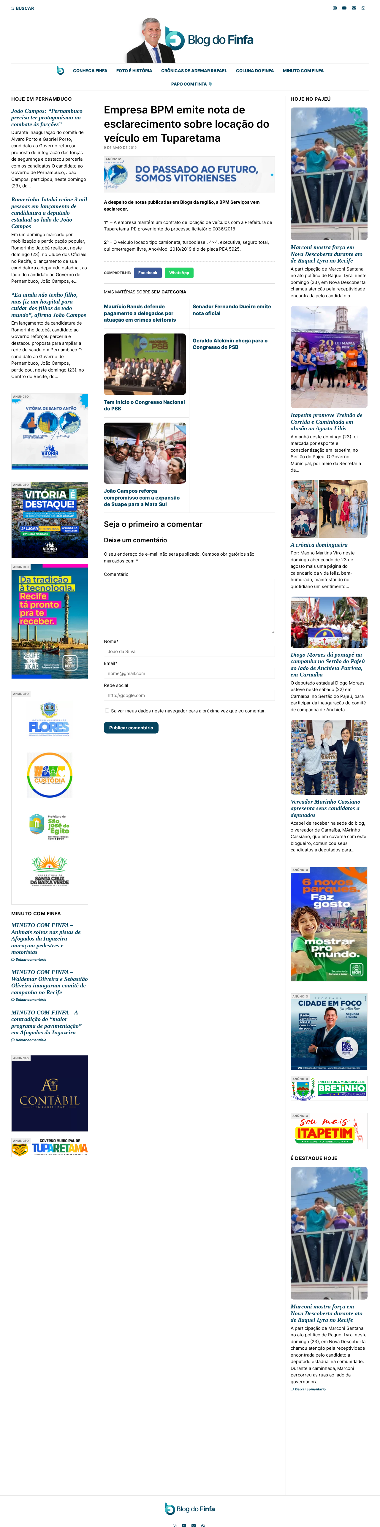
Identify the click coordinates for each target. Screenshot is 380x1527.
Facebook (147, 272)
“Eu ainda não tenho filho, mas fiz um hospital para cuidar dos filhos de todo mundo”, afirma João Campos (48, 304)
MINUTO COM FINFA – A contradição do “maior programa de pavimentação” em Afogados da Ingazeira (46, 1022)
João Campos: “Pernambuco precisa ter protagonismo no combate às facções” (47, 117)
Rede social (116, 685)
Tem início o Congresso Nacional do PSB (144, 405)
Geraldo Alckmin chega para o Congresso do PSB (230, 344)
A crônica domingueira (319, 544)
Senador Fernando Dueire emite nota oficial (232, 309)
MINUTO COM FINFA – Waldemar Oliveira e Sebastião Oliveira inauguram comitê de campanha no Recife (49, 982)
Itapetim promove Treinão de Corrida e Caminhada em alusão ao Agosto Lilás (326, 421)
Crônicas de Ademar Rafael (194, 70)
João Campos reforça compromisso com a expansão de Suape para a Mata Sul (142, 497)
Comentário (116, 574)
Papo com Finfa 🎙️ (192, 83)
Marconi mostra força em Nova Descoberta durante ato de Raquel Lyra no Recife (326, 254)
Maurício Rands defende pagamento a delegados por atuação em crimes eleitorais (140, 313)
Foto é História (134, 70)
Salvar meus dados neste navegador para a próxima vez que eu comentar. (188, 711)
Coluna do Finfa (255, 70)
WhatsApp (179, 272)
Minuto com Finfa (303, 70)
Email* (111, 663)
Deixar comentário (30, 959)
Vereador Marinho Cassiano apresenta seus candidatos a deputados (325, 808)
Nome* (111, 641)
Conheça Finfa (90, 70)
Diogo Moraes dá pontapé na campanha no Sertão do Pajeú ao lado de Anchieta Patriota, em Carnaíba (328, 664)
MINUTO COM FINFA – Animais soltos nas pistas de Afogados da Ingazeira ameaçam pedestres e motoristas (46, 938)
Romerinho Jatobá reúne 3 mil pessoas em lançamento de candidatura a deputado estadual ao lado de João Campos (49, 212)
